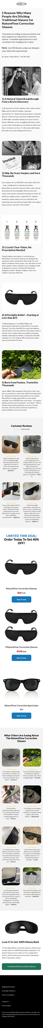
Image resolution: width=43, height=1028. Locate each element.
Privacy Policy (6, 1005)
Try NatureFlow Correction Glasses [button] (21, 966)
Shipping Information (8, 987)
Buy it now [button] (21, 599)
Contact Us (5, 1001)
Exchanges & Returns (9, 991)
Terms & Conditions (8, 995)
